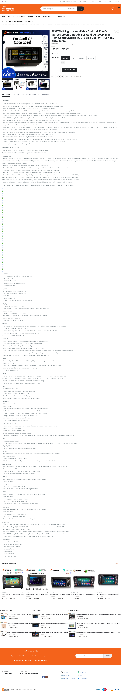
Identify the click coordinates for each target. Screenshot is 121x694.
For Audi (4, 592)
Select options (20, 571)
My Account (83, 1)
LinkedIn (59, 76)
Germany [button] (81, 58)
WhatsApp (66, 76)
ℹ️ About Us (65, 675)
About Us (93, 1)
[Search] (80, 8)
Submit (108, 656)
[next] (118, 31)
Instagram (46, 677)
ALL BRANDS (20, 16)
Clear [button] (62, 62)
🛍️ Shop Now (82, 672)
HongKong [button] (65, 58)
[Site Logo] (8, 8)
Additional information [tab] (30, 94)
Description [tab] (6, 94)
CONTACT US (61, 16)
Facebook (52, 76)
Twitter (56, 76)
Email (62, 76)
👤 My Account (82, 678)
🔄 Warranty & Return (68, 678)
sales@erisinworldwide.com (29, 673)
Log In (117, 1)
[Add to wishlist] (23, 592)
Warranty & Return (34, 16)
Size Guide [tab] (16, 94)
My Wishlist (102, 1)
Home (3, 16)
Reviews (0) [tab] (45, 94)
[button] (2, 53)
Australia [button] (91, 58)
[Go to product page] (13, 579)
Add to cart (70, 70)
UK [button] (73, 58)
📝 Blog (80, 675)
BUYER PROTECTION (48, 16)
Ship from (54, 57)
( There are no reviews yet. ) (67, 44)
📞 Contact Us (65, 672)
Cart (110, 1)
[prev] (115, 31)
